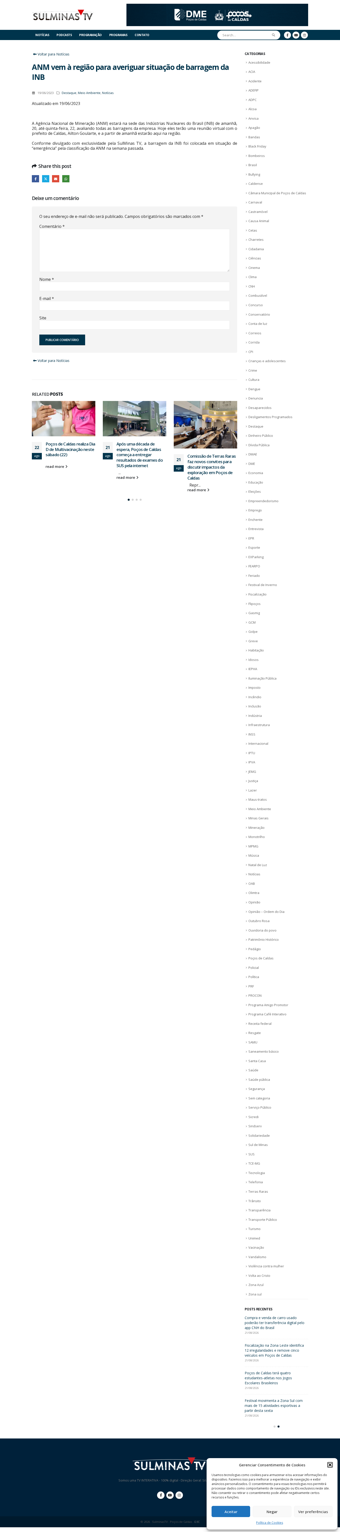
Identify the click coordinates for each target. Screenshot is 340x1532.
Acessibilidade (259, 62)
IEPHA (252, 669)
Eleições (254, 491)
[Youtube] (295, 35)
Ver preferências (313, 1511)
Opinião (254, 902)
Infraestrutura (259, 725)
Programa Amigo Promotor (268, 1005)
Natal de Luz (257, 865)
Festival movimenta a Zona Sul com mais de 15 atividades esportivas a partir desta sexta (274, 1405)
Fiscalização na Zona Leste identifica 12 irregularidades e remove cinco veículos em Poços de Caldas (274, 1350)
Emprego (255, 510)
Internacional (258, 743)
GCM (252, 622)
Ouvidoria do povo (262, 930)
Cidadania (256, 249)
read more (55, 466)
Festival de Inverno (262, 585)
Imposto (254, 687)
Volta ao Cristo (259, 1275)
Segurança (256, 1089)
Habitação (256, 650)
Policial (253, 967)
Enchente (255, 519)
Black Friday (257, 146)
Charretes (256, 239)
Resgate (254, 1033)
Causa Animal (258, 221)
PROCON (255, 995)
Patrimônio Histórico (263, 939)
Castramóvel (258, 211)
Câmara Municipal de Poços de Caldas (277, 193)
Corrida (254, 342)
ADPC (252, 100)
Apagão (254, 127)
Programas (118, 35)
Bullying (254, 174)
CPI (250, 351)
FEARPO (254, 566)
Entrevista (256, 529)
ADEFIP (253, 90)
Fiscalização (257, 594)
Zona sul (255, 1294)
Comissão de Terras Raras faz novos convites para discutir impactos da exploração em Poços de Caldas (211, 467)
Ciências (254, 258)
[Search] (273, 35)
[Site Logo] (63, 15)
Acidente (255, 81)
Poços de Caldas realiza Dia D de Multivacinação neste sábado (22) (70, 449)
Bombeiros (256, 155)
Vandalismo (257, 1257)
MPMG (253, 846)
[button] (330, 1464)
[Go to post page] (63, 418)
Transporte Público (262, 1219)
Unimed (254, 1238)
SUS (251, 1154)
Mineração (256, 827)
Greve (253, 641)
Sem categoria (259, 1098)
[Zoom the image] (217, 6)
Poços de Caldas (261, 958)
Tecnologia (256, 1173)
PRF (251, 986)
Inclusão (254, 706)
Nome (46, 279)
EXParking (256, 557)
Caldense (255, 183)
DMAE (252, 454)
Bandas (254, 137)
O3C (197, 1522)
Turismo (254, 1229)
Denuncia (255, 398)
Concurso (255, 305)
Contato (142, 35)
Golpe (253, 631)
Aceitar (231, 1511)
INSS (251, 734)
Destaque (69, 93)
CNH (251, 286)
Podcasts (64, 35)
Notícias (42, 35)
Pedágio (254, 949)
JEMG (252, 771)
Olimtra (253, 892)
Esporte (254, 547)
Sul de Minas (258, 1144)
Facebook (35, 178)
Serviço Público (259, 1107)
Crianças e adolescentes (267, 361)
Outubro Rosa (259, 921)
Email (55, 178)
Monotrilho (256, 837)
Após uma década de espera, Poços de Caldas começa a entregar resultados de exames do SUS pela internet (139, 454)
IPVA (251, 762)
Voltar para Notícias (53, 54)
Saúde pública (259, 1079)
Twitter (45, 178)
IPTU (251, 753)
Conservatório (259, 314)
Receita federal (260, 1023)
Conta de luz (257, 323)
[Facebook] (287, 35)
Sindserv (255, 1126)
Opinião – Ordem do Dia (266, 911)
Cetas (252, 230)
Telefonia (255, 1182)
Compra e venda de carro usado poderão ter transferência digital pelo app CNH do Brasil (274, 1322)
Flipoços (254, 603)
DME (251, 463)
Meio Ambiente (89, 93)
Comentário (52, 226)
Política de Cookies (269, 1523)
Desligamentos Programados (270, 417)
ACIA (251, 71)
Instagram (179, 1495)
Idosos (253, 659)
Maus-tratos (257, 799)
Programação (90, 35)
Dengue (254, 389)
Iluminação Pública (262, 678)
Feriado (254, 575)
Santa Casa (257, 1061)
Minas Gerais (258, 818)
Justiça (253, 781)
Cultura (253, 379)
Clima (252, 277)
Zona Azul (256, 1285)
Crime (252, 370)
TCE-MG (254, 1163)
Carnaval (255, 202)
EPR (251, 538)
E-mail (46, 298)
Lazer (252, 790)
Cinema (254, 267)
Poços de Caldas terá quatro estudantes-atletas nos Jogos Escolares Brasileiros (268, 1378)
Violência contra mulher (266, 1266)
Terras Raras (258, 1191)
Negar (272, 1511)
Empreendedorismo (263, 501)
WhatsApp (65, 178)
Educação (255, 482)
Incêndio (254, 697)
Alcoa (252, 109)
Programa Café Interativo (267, 1014)
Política (253, 977)
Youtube (170, 1495)
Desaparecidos (260, 407)
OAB (251, 883)
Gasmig (254, 613)
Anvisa (253, 118)
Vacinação (256, 1247)
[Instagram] (304, 35)
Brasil (252, 165)
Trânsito (254, 1201)
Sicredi (253, 1117)
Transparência (259, 1210)
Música (253, 855)
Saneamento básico (263, 1051)
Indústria (255, 715)
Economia (255, 473)
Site (42, 317)
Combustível (257, 295)
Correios (254, 333)
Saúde (253, 1070)
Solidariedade (259, 1135)
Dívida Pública (259, 445)
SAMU (252, 1042)
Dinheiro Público (260, 435)
